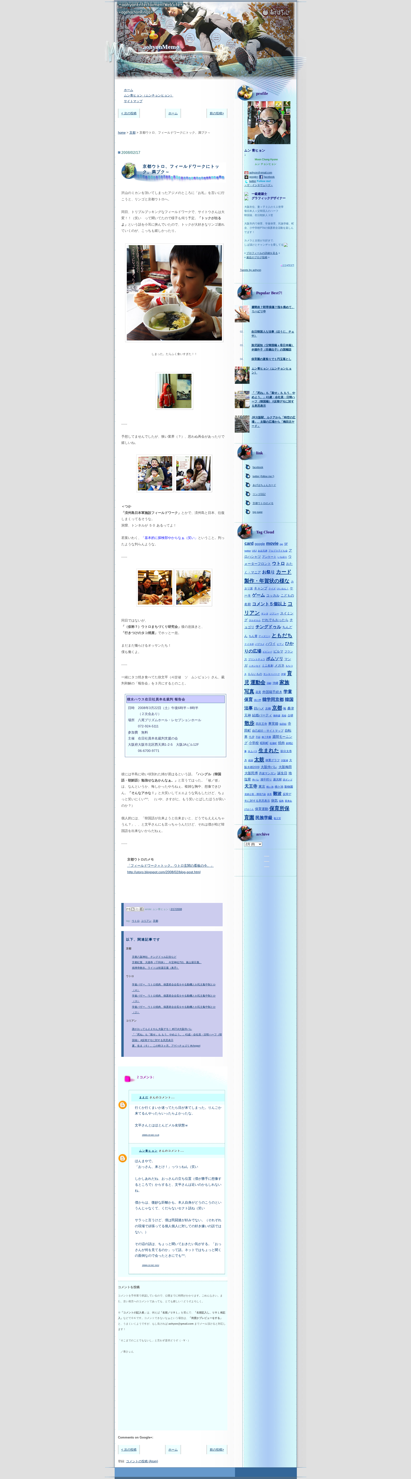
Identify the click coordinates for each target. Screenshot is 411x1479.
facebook (269, 176)
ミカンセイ (255, 665)
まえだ (143, 1097)
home (122, 132)
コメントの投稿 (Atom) (142, 1461)
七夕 (251, 737)
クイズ (272, 588)
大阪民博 (251, 773)
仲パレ (255, 779)
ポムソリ (274, 658)
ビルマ (278, 651)
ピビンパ (267, 651)
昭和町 (264, 743)
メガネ (279, 665)
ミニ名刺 (267, 665)
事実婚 (273, 723)
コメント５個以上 (269, 604)
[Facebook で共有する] (141, 909)
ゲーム (258, 595)
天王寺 (251, 786)
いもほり (282, 557)
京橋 (268, 708)
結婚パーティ (262, 715)
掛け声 (257, 700)
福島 (281, 801)
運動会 (257, 682)
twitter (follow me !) (263, 476)
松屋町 (273, 743)
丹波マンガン (267, 773)
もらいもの (255, 674)
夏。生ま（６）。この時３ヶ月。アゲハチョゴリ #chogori (166, 1045)
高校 (284, 715)
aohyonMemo (161, 46)
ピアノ (280, 644)
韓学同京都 (273, 699)
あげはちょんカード (264, 485)
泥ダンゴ (287, 779)
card (249, 543)
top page (258, 512)
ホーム (128, 90)
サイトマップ (133, 101)
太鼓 (259, 759)
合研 (290, 715)
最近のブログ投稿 (256, 257)
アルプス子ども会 (278, 550)
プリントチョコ (256, 659)
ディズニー (264, 636)
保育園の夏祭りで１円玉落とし (271, 359)
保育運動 (261, 809)
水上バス (252, 751)
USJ (254, 550)
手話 (258, 737)
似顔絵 (283, 724)
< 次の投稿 (129, 113)
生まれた (269, 750)
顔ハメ (259, 708)
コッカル (272, 595)
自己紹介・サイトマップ (268, 730)
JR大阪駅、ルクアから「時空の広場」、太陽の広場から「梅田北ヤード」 (273, 421)
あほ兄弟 (262, 550)
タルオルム (255, 620)
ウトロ (136, 920)
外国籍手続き (272, 692)
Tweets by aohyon (250, 269)
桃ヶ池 (270, 786)
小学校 (254, 743)
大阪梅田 (285, 767)
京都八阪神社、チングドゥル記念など (154, 956)
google (260, 544)
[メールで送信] (128, 909)
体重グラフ (272, 760)
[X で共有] (137, 909)
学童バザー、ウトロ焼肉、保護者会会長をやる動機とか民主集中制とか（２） (174, 1009)
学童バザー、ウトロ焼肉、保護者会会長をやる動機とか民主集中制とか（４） (174, 987)
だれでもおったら (275, 620)
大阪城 (284, 760)
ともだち (282, 635)
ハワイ (271, 644)
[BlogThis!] (132, 909)
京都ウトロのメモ (263, 503)
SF (286, 544)
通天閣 (277, 779)
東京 (262, 786)
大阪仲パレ (269, 767)
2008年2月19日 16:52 (150, 1265)
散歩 (249, 723)
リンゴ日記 (259, 494)
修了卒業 (266, 737)
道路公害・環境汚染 (255, 794)
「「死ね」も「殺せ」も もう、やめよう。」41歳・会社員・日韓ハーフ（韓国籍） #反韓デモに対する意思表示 (177, 1037)
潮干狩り (266, 779)
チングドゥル (268, 626)
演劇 (269, 683)
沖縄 (275, 683)
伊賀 (283, 674)
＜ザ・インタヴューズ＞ (258, 185)
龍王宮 (277, 818)
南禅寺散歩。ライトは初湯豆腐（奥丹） (155, 967)
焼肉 (281, 743)
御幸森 (276, 715)
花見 (258, 692)
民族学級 (264, 817)
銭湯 (250, 760)
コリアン (146, 920)
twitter (252, 181)
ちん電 (253, 636)
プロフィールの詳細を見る (262, 253)
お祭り (268, 572)
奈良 (269, 794)
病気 (274, 800)
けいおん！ (283, 588)
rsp (281, 544)
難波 (277, 793)
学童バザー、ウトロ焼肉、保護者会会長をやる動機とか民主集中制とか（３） (174, 998)
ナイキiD (249, 644)
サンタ (264, 613)
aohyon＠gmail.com (260, 172)
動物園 (288, 786)
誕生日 (282, 773)
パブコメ (259, 644)
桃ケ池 (279, 786)
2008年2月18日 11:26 (150, 1135)
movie (272, 543)
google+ (253, 176)
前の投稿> (217, 113)
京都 (132, 132)
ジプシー (274, 613)
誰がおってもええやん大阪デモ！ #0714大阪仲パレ (162, 1029)
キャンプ (260, 588)
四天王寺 (261, 723)
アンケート (269, 556)
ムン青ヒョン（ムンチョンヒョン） (148, 95)
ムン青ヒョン (148, 1150)
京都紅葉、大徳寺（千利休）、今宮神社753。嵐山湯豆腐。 (167, 962)
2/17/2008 (176, 909)
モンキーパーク (271, 674)
